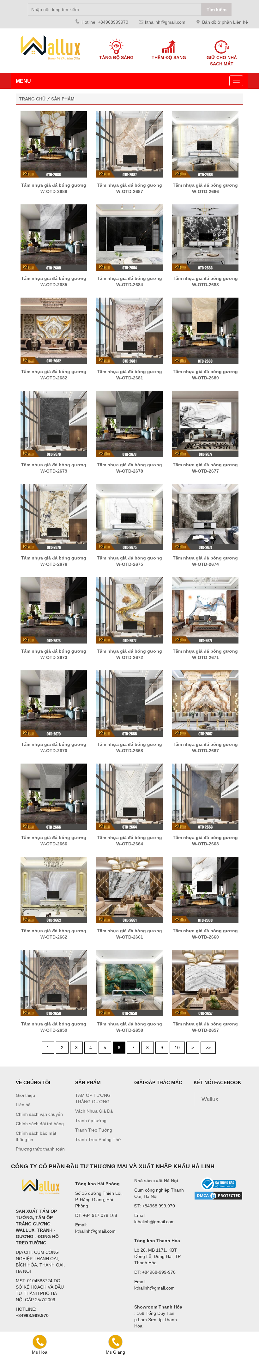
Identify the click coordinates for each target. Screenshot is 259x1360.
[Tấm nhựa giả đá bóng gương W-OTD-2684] (129, 237)
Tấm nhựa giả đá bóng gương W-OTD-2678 (129, 468)
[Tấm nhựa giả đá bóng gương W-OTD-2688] (54, 144)
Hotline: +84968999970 (104, 22)
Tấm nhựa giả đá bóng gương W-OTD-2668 (129, 747)
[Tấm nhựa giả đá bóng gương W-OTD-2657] (205, 982)
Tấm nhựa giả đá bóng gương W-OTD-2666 (53, 840)
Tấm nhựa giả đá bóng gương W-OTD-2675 (129, 561)
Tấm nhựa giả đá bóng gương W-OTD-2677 (205, 468)
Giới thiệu (25, 1095)
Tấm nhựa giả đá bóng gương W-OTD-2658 (129, 1027)
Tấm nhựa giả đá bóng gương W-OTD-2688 (53, 188)
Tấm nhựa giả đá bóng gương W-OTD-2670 (53, 747)
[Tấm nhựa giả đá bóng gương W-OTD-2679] (54, 423)
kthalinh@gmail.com (165, 22)
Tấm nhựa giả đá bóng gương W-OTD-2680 (205, 374)
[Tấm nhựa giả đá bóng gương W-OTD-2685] (54, 237)
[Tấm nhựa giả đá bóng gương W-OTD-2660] (205, 889)
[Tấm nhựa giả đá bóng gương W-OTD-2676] (54, 516)
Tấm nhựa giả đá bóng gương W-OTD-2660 (205, 934)
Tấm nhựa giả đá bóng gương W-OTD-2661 (129, 934)
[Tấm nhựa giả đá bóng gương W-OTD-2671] (205, 610)
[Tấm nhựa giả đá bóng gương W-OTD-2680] (205, 330)
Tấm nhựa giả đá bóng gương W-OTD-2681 (129, 374)
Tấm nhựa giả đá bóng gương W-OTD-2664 (129, 840)
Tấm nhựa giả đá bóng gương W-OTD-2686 (205, 188)
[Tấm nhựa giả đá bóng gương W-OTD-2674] (205, 516)
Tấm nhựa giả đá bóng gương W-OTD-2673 (53, 654)
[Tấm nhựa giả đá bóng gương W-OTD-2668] (129, 703)
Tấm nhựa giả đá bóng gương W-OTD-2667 (205, 747)
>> (208, 1047)
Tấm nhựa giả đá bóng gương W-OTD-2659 (53, 1027)
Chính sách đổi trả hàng (40, 1123)
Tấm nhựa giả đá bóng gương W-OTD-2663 (205, 840)
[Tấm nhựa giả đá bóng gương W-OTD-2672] (129, 610)
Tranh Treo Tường (93, 1130)
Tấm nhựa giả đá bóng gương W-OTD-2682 (53, 374)
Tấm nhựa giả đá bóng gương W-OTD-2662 (53, 934)
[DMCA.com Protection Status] (219, 1196)
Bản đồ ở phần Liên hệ (225, 22)
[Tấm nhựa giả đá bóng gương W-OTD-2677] (205, 423)
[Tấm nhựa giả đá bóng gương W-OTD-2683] (205, 237)
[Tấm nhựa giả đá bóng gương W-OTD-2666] (54, 796)
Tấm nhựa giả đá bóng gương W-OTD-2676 (53, 561)
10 (177, 1047)
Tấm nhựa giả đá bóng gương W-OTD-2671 (205, 654)
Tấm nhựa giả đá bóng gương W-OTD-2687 (129, 188)
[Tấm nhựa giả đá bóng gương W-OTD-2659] (54, 982)
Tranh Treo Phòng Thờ (98, 1139)
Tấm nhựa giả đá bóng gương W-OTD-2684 (129, 281)
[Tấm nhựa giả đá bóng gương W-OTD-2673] (54, 610)
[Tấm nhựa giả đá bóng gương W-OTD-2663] (205, 796)
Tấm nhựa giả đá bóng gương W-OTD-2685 (53, 281)
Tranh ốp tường (90, 1120)
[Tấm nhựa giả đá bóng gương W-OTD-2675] (129, 516)
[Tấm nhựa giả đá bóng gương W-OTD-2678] (129, 423)
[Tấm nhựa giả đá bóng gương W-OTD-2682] (54, 330)
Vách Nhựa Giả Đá (94, 1111)
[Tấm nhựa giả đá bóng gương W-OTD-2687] (129, 144)
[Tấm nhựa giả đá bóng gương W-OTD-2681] (129, 330)
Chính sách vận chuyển (39, 1114)
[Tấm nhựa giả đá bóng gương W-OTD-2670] (54, 703)
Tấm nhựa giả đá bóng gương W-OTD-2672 (129, 654)
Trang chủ (32, 98)
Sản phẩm (63, 98)
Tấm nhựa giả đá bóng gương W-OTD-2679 (53, 468)
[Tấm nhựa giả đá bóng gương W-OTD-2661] (129, 889)
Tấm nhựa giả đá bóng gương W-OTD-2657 (205, 1027)
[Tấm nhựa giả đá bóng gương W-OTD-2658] (129, 982)
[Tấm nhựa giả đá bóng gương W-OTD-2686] (205, 144)
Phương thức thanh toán (40, 1148)
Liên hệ (23, 1104)
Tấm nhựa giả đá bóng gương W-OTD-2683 (205, 281)
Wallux (210, 1099)
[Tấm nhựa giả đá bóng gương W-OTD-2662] (54, 889)
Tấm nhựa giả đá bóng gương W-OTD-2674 (205, 561)
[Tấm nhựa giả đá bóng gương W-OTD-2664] (129, 796)
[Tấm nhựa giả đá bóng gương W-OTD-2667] (205, 703)
